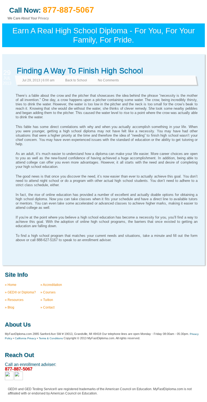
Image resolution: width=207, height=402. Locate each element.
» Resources (14, 300)
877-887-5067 (68, 9)
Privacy (43, 18)
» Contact (47, 307)
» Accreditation (51, 285)
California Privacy (25, 338)
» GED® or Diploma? (20, 292)
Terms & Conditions (51, 338)
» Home (10, 285)
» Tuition (46, 300)
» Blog (9, 307)
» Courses (48, 292)
